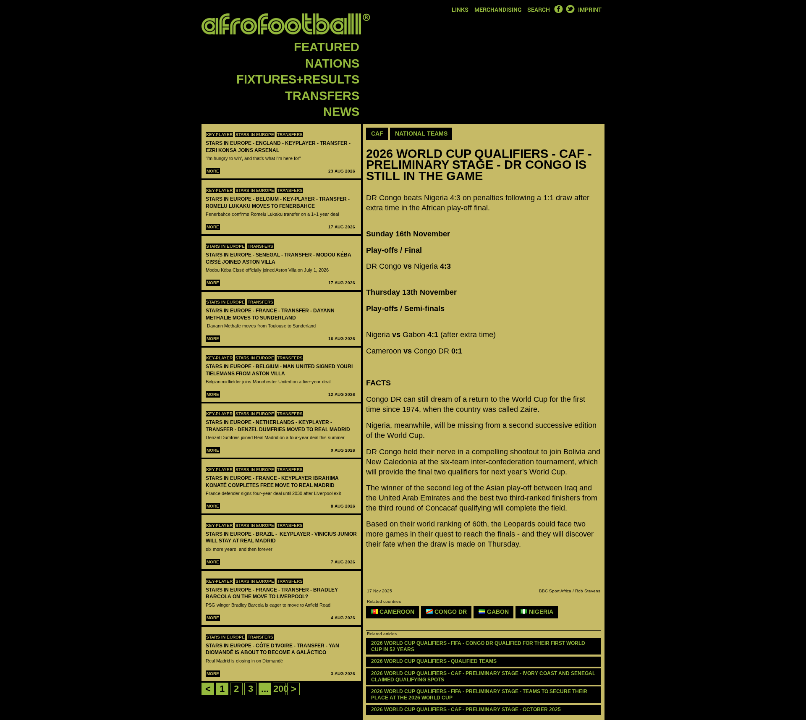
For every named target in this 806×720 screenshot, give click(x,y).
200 (280, 688)
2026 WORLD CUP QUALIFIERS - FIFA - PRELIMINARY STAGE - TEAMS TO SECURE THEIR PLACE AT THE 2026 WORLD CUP (480, 694)
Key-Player (219, 134)
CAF (377, 133)
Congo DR (450, 611)
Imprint (590, 9)
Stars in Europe (255, 134)
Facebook (558, 9)
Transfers (322, 95)
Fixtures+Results (297, 79)
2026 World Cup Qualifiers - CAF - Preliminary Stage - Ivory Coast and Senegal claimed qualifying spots (484, 676)
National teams (421, 133)
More (213, 171)
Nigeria (540, 611)
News (341, 111)
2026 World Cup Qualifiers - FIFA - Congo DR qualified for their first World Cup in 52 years (478, 646)
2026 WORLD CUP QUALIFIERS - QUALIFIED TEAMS (434, 661)
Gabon (497, 611)
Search (538, 9)
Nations (332, 63)
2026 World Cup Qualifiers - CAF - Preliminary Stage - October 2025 (466, 709)
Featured (326, 47)
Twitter (570, 9)
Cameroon (396, 611)
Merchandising (497, 9)
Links (460, 9)
